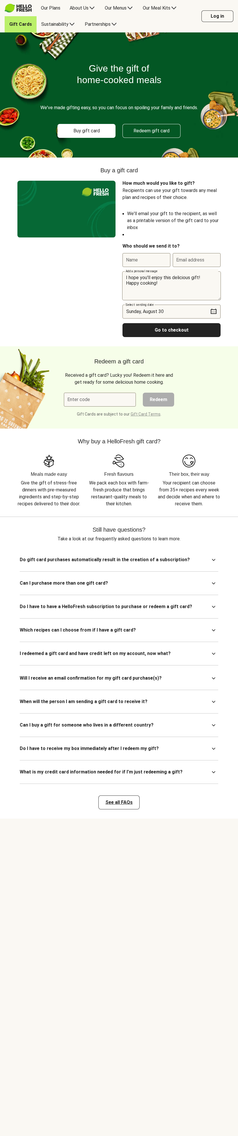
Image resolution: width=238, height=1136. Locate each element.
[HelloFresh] (18, 8)
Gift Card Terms (146, 414)
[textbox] (171, 286)
